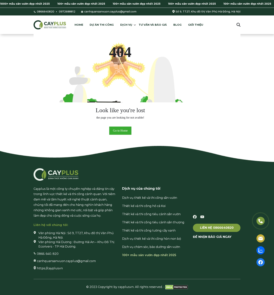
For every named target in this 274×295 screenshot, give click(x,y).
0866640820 (45, 11)
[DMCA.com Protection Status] (176, 287)
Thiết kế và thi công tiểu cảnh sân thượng (153, 222)
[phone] (260, 220)
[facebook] (195, 217)
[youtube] (202, 217)
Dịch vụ (126, 24)
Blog (177, 24)
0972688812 (67, 11)
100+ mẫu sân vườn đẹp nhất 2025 (81, 3)
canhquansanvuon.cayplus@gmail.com (110, 11)
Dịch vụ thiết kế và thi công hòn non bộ (151, 238)
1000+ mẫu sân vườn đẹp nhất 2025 (25, 3)
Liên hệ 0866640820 (217, 227)
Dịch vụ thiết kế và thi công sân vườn (149, 198)
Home (79, 24)
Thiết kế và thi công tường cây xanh (149, 230)
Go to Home (120, 130)
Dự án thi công (102, 24)
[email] (260, 238)
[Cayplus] (50, 24)
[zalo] (260, 250)
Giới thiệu (195, 24)
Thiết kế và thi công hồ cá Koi (144, 206)
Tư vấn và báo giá (153, 24)
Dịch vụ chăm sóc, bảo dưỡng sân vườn (151, 247)
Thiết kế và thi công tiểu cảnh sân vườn (151, 214)
